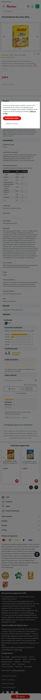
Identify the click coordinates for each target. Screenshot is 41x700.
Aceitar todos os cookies (12, 118)
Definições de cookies (12, 123)
